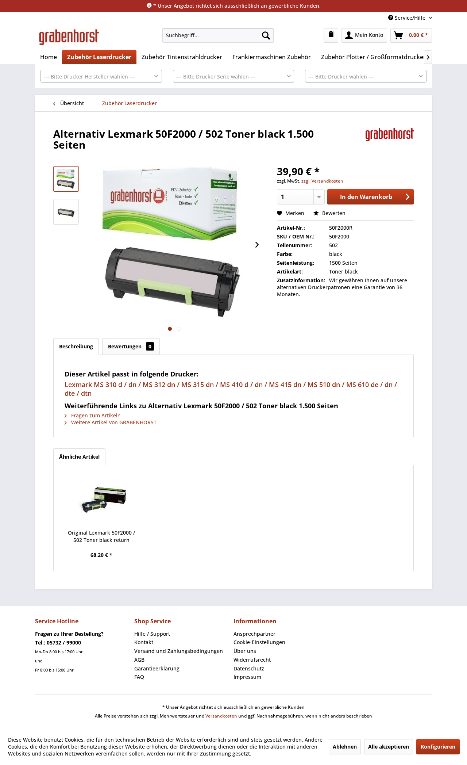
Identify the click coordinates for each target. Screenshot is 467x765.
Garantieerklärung (157, 668)
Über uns (245, 650)
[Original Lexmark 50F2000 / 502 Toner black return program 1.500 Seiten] (101, 499)
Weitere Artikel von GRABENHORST (113, 422)
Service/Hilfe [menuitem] (410, 17)
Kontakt (143, 642)
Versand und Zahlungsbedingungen (178, 650)
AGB (139, 659)
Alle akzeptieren (388, 746)
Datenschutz (249, 668)
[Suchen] (266, 35)
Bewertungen (129, 346)
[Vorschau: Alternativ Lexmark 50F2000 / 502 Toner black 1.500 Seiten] (66, 179)
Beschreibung (76, 346)
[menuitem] (218, 35)
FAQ (139, 676)
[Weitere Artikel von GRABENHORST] (390, 141)
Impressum (247, 676)
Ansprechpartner (254, 633)
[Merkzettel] (331, 35)
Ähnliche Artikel (79, 456)
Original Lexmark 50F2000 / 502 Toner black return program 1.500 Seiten (101, 536)
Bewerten (333, 213)
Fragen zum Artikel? (95, 415)
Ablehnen (345, 746)
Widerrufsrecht (252, 659)
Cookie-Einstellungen (259, 642)
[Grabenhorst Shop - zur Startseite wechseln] (69, 37)
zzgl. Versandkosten (322, 181)
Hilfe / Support (152, 633)
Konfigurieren (438, 746)
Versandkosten (221, 716)
